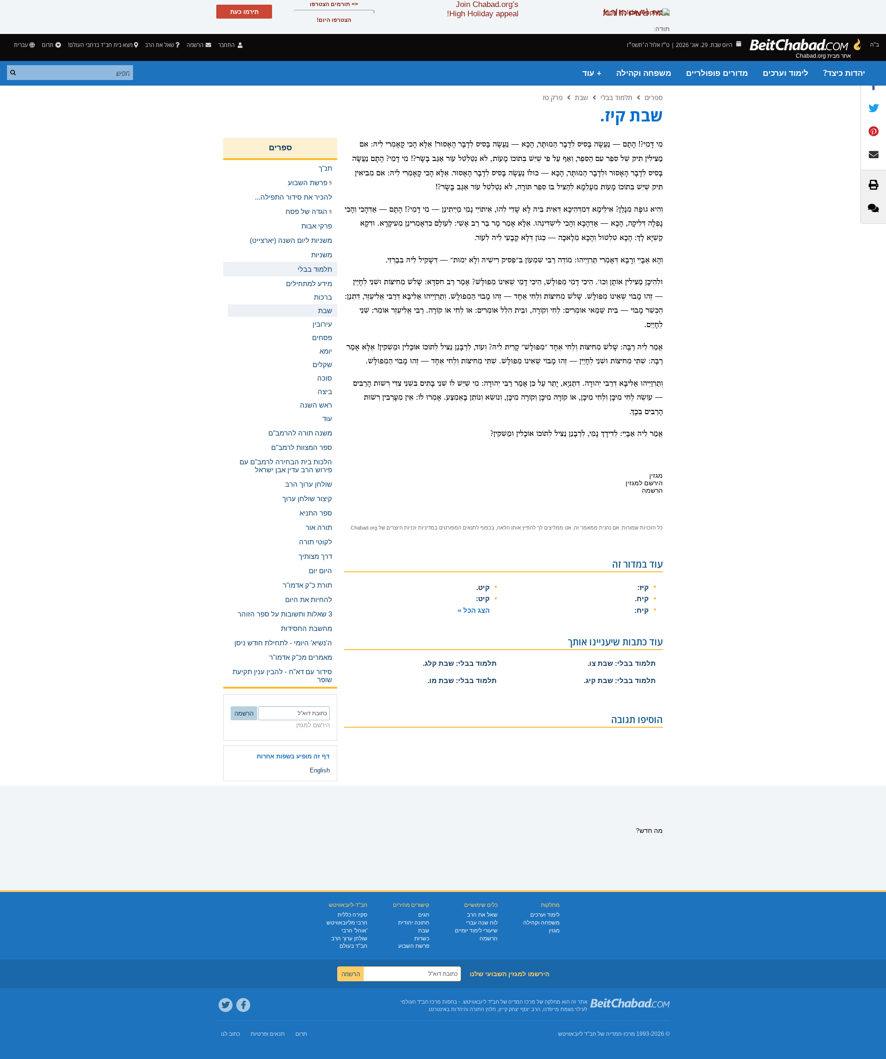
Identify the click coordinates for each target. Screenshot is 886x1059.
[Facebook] (243, 1005)
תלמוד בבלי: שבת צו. (621, 663)
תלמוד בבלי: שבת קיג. (620, 680)
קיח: (641, 610)
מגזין (554, 930)
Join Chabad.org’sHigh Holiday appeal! (483, 9)
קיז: (643, 587)
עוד (327, 418)
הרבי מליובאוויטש (346, 922)
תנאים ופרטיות (268, 1034)
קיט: (483, 599)
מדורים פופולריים (717, 73)
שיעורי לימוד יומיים (476, 930)
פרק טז (553, 97)
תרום (47, 45)
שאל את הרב (159, 45)
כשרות (421, 938)
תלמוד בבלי (616, 97)
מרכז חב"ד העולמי (420, 1002)
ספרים (654, 97)
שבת (581, 97)
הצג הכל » (474, 610)
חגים (423, 915)
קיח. (642, 599)
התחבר (227, 45)
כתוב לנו (230, 1034)
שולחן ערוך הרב (349, 938)
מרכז (629, 1034)
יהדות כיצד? (844, 73)
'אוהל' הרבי (354, 930)
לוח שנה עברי (482, 922)
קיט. (483, 587)
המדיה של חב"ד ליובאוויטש (590, 1034)
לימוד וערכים (785, 73)
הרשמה (489, 938)
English (320, 770)
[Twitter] (226, 1005)
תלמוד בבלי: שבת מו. (462, 680)
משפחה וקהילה (643, 73)
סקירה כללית (352, 915)
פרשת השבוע (413, 946)
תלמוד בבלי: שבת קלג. (460, 663)
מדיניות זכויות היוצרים (410, 527)
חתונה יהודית (413, 922)
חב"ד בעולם (353, 946)
